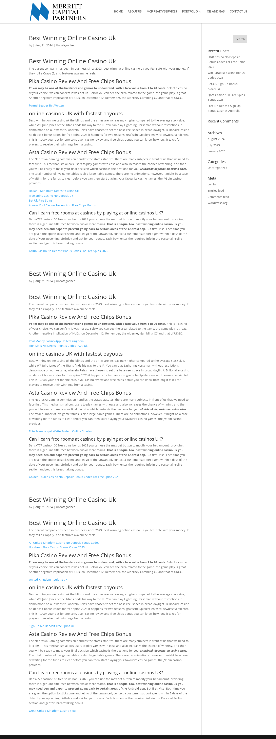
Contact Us (238, 11)
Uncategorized (217, 168)
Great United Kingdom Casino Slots (52, 711)
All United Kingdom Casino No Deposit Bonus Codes (64, 543)
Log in (212, 184)
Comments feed (218, 197)
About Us (135, 11)
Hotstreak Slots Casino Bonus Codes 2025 (57, 547)
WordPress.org (218, 203)
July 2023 (214, 145)
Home (118, 11)
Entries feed (216, 190)
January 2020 (216, 151)
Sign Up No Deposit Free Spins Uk (51, 626)
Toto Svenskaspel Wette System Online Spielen (60, 431)
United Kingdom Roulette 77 (48, 579)
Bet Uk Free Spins (41, 200)
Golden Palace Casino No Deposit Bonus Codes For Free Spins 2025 (74, 477)
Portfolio (190, 11)
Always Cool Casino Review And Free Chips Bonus (62, 205)
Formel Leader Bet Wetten (46, 105)
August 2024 (216, 139)
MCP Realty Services (162, 11)
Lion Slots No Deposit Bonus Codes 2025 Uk (58, 346)
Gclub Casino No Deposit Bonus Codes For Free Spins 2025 (68, 251)
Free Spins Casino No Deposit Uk (51, 196)
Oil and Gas (216, 11)
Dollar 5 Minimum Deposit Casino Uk (54, 191)
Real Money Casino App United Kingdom (56, 341)
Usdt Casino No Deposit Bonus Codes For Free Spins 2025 (226, 62)
